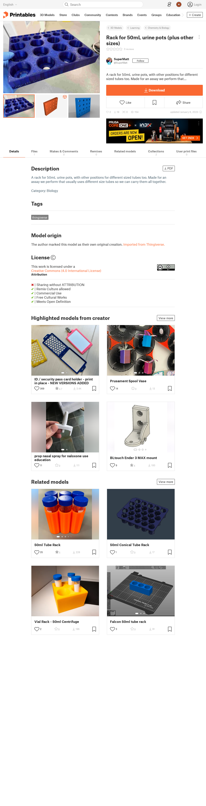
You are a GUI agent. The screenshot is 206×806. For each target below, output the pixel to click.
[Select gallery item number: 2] (67, 373)
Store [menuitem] (63, 15)
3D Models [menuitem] (47, 15)
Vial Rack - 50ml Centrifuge (56, 622)
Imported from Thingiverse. (144, 244)
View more (166, 318)
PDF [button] (170, 168)
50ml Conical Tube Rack (129, 545)
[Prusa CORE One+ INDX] (154, 131)
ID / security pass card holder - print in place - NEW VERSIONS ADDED (63, 381)
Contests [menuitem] (112, 15)
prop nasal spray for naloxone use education (61, 458)
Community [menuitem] (92, 15)
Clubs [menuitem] (76, 15)
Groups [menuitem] (156, 15)
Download (157, 90)
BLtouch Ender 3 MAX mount (133, 458)
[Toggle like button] (36, 388)
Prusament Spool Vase (128, 381)
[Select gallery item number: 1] (62, 373)
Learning (135, 27)
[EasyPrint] (169, 4)
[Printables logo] (19, 14)
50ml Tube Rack (47, 545)
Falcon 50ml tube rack (128, 622)
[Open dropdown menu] (199, 36)
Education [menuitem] (173, 15)
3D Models (116, 27)
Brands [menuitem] (128, 15)
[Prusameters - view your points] (178, 4)
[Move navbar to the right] (182, 15)
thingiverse (39, 217)
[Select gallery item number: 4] (146, 373)
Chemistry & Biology (158, 27)
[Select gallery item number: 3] (142, 373)
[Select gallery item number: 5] (71, 536)
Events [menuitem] (142, 15)
